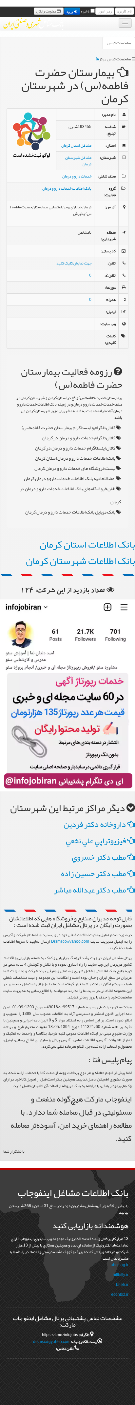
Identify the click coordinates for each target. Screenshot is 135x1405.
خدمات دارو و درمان (76, 176)
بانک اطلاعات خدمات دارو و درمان (66, 188)
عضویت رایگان (46, 11)
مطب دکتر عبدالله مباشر (90, 890)
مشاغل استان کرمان (76, 145)
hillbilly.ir (120, 1275)
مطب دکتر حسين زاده (94, 873)
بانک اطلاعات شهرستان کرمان (80, 561)
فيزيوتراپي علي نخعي (96, 841)
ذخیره (85, 11)
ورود (70, 11)
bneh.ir (122, 1285)
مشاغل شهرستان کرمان (78, 161)
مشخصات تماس (119, 43)
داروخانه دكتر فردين (95, 824)
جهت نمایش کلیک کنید (73, 263)
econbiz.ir (119, 1294)
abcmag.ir (119, 1265)
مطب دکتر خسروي (99, 857)
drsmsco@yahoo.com (51, 1342)
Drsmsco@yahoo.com (70, 941)
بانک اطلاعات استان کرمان (87, 544)
